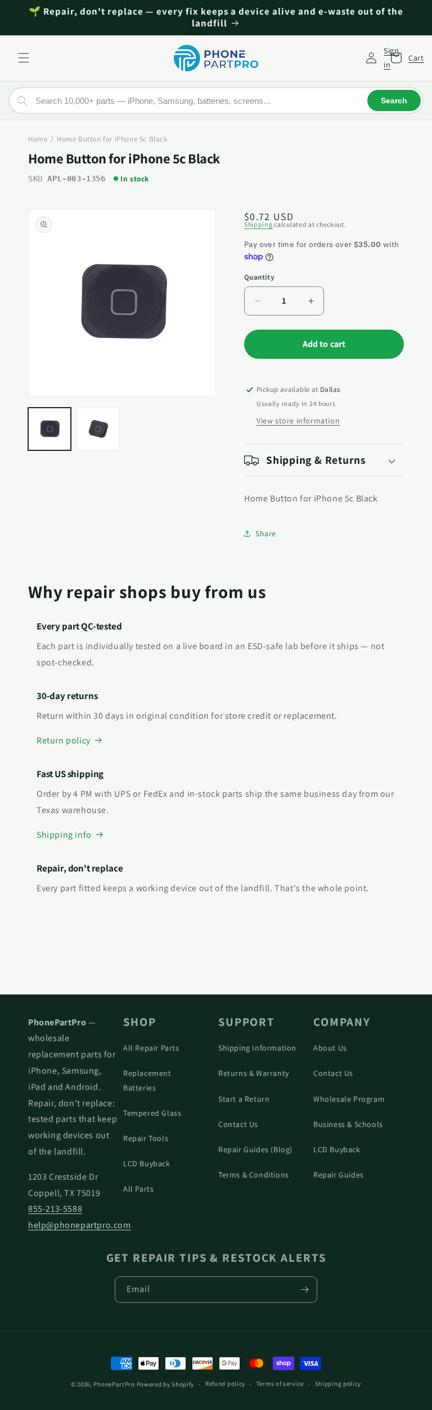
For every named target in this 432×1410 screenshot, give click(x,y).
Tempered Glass (152, 1113)
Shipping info (64, 835)
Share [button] (265, 533)
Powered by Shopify (166, 1384)
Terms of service (280, 1384)
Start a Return (243, 1099)
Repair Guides (338, 1175)
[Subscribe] (304, 1289)
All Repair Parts (151, 1048)
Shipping (258, 224)
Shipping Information (257, 1048)
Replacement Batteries (147, 1080)
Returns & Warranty (253, 1073)
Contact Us (238, 1124)
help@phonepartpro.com (79, 1225)
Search (394, 100)
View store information (298, 421)
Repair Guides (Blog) (255, 1149)
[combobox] (216, 100)
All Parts (138, 1189)
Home (37, 139)
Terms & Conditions (253, 1175)
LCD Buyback (146, 1163)
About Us (330, 1048)
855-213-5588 (55, 1209)
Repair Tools (145, 1138)
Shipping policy (338, 1384)
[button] (23, 57)
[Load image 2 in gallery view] (97, 429)
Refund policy (225, 1384)
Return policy (64, 740)
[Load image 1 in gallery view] (49, 429)
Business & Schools (348, 1124)
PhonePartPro (113, 1384)
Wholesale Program (349, 1099)
